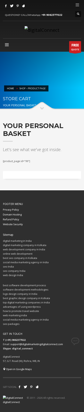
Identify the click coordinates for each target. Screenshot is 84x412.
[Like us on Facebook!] (19, 387)
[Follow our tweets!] (25, 387)
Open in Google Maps (18, 369)
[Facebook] (6, 6)
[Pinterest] (18, 6)
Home (10, 88)
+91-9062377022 (51, 14)
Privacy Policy (11, 209)
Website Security (13, 224)
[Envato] (23, 6)
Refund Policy (11, 219)
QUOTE (75, 47)
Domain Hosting (12, 214)
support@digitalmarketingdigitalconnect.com (36, 344)
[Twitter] (12, 6)
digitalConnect (11, 402)
